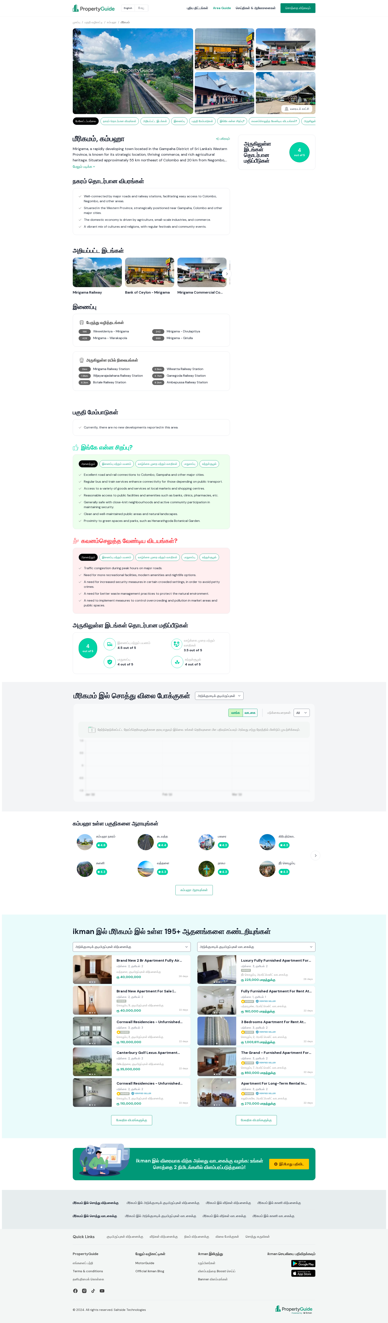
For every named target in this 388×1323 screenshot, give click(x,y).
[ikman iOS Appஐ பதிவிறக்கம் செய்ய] (303, 1273)
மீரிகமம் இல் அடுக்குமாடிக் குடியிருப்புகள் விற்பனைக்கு (163, 1203)
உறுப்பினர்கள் (206, 1263)
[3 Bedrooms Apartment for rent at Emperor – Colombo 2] (256, 1031)
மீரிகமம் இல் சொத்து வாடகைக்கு (95, 1216)
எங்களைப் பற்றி (83, 1263)
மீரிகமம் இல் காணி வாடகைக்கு (273, 1216)
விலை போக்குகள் (227, 1236)
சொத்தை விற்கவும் (298, 8)
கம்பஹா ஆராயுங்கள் (194, 890)
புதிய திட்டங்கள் (197, 8)
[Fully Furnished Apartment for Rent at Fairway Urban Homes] (256, 1000)
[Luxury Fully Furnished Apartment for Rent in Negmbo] (256, 969)
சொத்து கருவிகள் (258, 1236)
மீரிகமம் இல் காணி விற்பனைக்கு (279, 1203)
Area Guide (222, 8)
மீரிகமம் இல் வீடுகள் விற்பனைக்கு (228, 1203)
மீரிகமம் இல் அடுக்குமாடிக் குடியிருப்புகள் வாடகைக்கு (160, 1216)
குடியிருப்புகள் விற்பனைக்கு (125, 1236)
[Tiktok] (93, 1290)
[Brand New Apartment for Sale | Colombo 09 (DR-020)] (132, 1000)
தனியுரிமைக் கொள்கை (88, 1279)
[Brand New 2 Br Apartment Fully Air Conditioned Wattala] (132, 969)
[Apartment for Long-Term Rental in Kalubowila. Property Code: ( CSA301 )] (256, 1092)
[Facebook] (75, 1290)
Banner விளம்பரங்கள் (213, 1279)
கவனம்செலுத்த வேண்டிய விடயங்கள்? (274, 121)
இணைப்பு (179, 121)
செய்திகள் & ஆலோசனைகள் (256, 8)
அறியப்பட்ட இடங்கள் (155, 121)
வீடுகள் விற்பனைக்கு (164, 1236)
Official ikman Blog (149, 1271)
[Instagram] (84, 1290)
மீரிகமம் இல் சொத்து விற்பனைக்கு (96, 1203)
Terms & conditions (88, 1271)
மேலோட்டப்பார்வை (85, 121)
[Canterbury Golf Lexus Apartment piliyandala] (132, 1061)
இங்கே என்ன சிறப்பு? (232, 121)
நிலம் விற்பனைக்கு (196, 1236)
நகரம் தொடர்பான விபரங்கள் (119, 121)
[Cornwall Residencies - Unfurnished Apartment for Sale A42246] (132, 1031)
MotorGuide (144, 1263)
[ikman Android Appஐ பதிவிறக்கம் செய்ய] (303, 1263)
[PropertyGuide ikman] (82, 8)
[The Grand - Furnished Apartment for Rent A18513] (256, 1061)
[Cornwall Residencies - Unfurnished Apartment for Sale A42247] (132, 1092)
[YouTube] (102, 1290)
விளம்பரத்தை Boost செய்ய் (216, 1271)
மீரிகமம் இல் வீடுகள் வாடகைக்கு (224, 1216)
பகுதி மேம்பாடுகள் (202, 121)
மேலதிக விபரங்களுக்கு (131, 1120)
